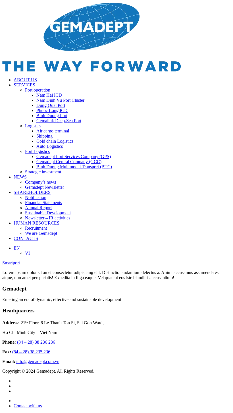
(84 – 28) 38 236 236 (36, 342)
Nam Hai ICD (49, 95)
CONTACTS (26, 238)
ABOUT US (25, 79)
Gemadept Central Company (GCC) (68, 161)
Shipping (44, 136)
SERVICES (24, 84)
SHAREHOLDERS (32, 192)
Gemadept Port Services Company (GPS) (73, 156)
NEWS (20, 177)
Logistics (33, 125)
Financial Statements (43, 202)
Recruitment (36, 228)
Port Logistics (37, 151)
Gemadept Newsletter (44, 187)
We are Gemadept (41, 233)
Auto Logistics (49, 146)
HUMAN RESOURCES (36, 223)
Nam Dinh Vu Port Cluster (60, 100)
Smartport (11, 262)
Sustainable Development (48, 212)
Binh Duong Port (51, 115)
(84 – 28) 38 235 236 (31, 351)
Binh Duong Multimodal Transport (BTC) (74, 166)
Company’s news (40, 182)
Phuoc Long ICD (52, 110)
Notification (35, 197)
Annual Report (38, 207)
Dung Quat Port (50, 105)
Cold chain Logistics (54, 141)
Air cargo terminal (52, 130)
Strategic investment (43, 171)
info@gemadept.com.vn (37, 361)
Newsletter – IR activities (47, 217)
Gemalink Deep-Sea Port (58, 120)
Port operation (37, 90)
